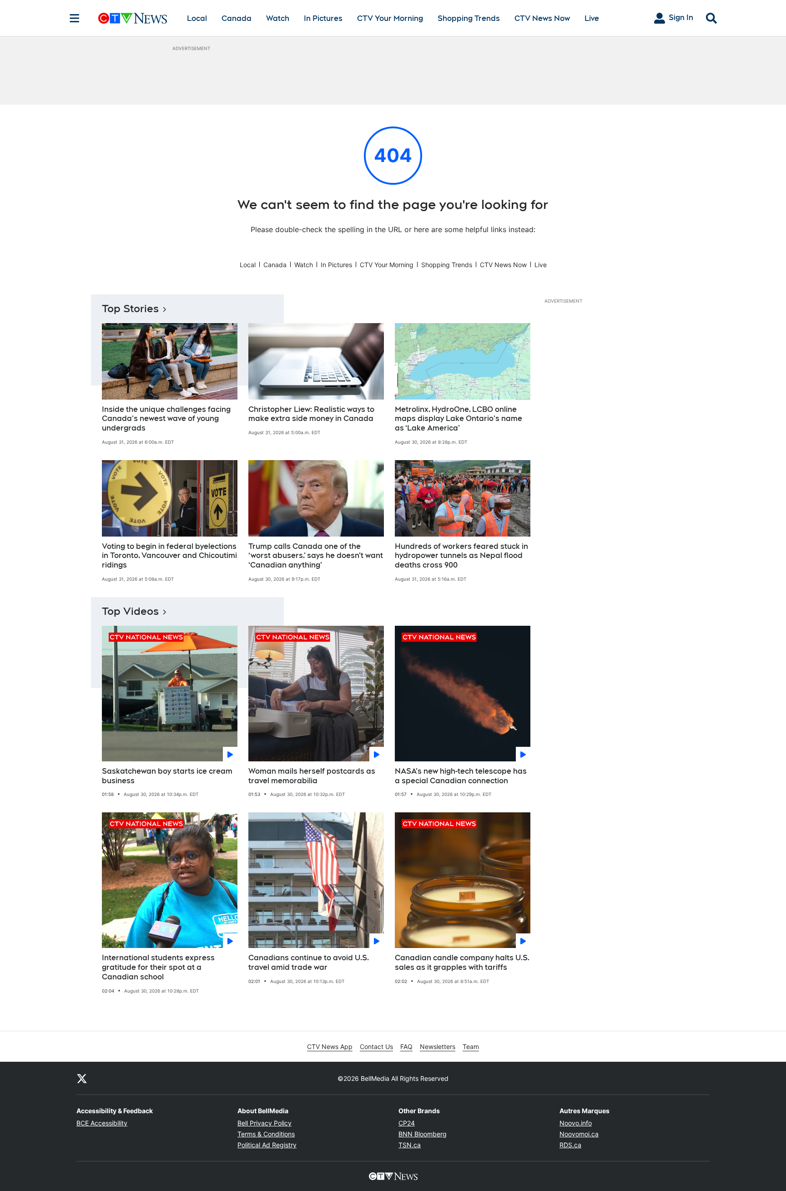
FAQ (406, 1046)
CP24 (406, 1123)
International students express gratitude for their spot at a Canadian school (158, 967)
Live (591, 18)
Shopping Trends (469, 18)
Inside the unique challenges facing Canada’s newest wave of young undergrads (166, 419)
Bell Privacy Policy (264, 1123)
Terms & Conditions (266, 1134)
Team (471, 1046)
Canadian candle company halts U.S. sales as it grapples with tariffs (462, 962)
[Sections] (75, 18)
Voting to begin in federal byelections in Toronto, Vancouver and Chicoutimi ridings (169, 556)
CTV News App (330, 1046)
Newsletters (437, 1046)
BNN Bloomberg (422, 1134)
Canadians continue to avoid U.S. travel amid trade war (308, 962)
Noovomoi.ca (579, 1134)
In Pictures (323, 18)
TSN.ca (409, 1145)
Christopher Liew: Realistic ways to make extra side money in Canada (311, 414)
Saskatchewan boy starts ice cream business (167, 776)
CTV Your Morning (390, 18)
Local (197, 18)
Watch (277, 18)
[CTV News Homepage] (132, 18)
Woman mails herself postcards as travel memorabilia (311, 776)
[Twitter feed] (81, 1078)
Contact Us (376, 1046)
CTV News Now (542, 18)
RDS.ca (570, 1145)
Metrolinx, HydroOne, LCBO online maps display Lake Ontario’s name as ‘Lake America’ (458, 419)
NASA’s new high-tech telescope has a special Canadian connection (461, 776)
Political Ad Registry (267, 1145)
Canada (237, 18)
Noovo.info (575, 1123)
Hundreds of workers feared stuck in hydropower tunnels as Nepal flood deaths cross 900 (461, 556)
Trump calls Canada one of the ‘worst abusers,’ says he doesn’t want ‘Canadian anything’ (315, 556)
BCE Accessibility (101, 1123)
